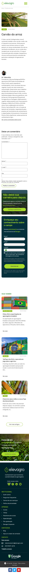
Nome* (6, 236)
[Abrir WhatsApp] (25, 569)
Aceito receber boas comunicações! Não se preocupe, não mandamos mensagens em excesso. (15, 254)
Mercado (5, 311)
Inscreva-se (14, 266)
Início (3, 8)
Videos (10, 311)
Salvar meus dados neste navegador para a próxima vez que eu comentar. (14, 181)
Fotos (4, 29)
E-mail (4, 167)
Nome (4, 161)
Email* (6, 241)
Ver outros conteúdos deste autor (11, 119)
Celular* (6, 247)
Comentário (5, 141)
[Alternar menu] (25, 3)
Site (3, 173)
